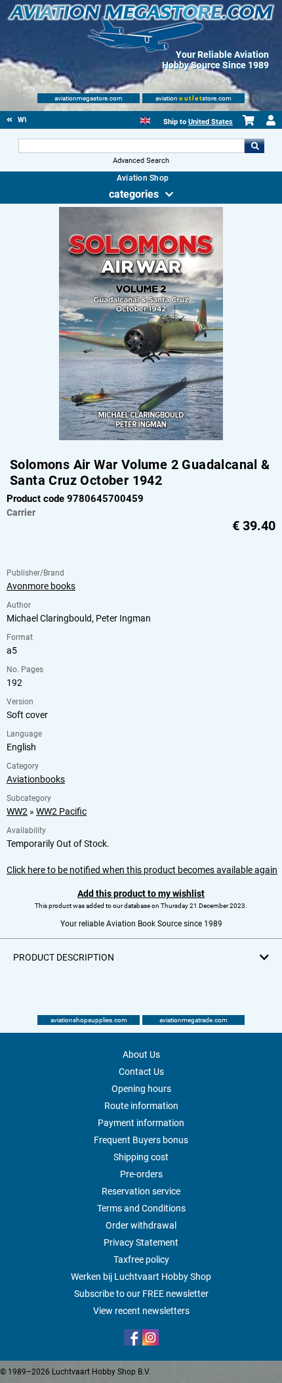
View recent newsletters (141, 1310)
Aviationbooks (36, 779)
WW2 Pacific (61, 811)
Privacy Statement (141, 1242)
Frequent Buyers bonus (141, 1140)
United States (210, 122)
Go (254, 146)
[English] (145, 119)
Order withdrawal (141, 1225)
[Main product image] (141, 437)
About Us (141, 1054)
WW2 (17, 811)
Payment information (141, 1123)
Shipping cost (141, 1157)
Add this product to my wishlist (141, 893)
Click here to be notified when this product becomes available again (142, 870)
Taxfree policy (141, 1259)
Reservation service (141, 1191)
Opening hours (141, 1088)
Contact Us (141, 1071)
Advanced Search (141, 160)
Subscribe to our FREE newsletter (141, 1293)
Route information (141, 1105)
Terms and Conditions (141, 1208)
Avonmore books (41, 586)
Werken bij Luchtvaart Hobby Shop (141, 1276)
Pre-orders (141, 1174)
